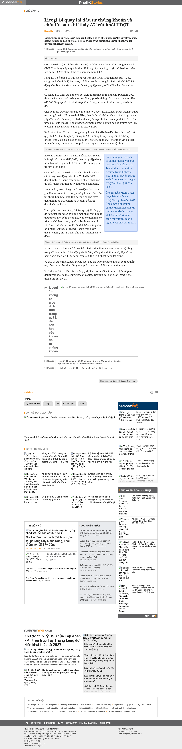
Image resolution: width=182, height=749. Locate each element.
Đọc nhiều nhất (90, 525)
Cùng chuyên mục (36, 449)
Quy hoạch (36, 723)
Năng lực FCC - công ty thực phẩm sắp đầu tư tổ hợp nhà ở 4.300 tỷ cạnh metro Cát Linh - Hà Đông (55, 457)
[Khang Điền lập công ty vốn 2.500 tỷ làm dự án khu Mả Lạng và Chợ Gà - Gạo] (79, 483)
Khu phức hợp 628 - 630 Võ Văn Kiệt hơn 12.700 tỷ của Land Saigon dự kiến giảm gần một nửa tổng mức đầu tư (55, 479)
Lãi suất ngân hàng (68, 708)
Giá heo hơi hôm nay (102, 705)
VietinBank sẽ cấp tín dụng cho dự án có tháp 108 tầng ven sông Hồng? (101, 499)
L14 (57, 403)
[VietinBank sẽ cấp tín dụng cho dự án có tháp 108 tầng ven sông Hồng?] (79, 502)
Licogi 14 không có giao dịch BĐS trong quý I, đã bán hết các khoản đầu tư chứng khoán (53, 319)
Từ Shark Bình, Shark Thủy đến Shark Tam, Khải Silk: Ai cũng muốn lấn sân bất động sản (144, 545)
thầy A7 (82, 403)
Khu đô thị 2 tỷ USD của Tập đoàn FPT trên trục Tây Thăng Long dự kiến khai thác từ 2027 (95, 543)
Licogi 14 (48, 403)
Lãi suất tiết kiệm (86, 708)
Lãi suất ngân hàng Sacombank (40, 711)
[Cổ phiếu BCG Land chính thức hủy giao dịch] (32, 502)
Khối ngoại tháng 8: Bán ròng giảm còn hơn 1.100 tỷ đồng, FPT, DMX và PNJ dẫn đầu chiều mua (146, 417)
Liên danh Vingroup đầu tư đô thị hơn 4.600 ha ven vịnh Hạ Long (143, 498)
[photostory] (91, 2)
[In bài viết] (131, 31)
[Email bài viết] (135, 31)
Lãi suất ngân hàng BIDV (66, 711)
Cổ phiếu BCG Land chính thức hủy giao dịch (55, 498)
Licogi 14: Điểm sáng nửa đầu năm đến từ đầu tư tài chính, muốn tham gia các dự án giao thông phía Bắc (95, 50)
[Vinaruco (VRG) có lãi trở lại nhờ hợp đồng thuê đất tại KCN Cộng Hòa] (124, 528)
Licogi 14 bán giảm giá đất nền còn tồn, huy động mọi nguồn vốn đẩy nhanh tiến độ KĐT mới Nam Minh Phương (89, 362)
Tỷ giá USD (130, 705)
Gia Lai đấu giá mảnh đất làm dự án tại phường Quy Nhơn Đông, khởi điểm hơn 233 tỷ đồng (49, 541)
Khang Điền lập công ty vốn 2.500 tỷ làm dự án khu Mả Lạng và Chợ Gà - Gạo (101, 477)
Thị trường (49, 723)
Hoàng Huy (49, 31)
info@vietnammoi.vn (37, 743)
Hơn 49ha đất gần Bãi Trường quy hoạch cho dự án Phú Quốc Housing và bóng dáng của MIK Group (143, 589)
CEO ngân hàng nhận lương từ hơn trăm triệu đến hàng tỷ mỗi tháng (146, 448)
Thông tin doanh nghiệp (135, 490)
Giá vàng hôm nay (35, 705)
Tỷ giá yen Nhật (144, 705)
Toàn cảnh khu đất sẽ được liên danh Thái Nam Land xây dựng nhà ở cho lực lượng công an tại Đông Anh (97, 554)
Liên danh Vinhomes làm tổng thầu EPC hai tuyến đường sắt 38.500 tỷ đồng (96, 533)
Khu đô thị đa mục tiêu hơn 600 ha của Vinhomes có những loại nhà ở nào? (99, 678)
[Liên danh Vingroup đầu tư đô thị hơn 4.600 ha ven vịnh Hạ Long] (124, 505)
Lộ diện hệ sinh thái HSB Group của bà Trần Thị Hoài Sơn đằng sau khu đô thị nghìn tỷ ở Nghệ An (102, 457)
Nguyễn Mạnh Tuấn (33, 403)
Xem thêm (150, 616)
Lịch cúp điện (52, 708)
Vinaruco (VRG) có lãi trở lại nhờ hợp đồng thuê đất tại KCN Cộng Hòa (143, 521)
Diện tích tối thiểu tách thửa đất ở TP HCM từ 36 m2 (61, 555)
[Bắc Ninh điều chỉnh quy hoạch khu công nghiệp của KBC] (124, 574)
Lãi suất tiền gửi (102, 708)
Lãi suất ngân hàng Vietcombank (121, 711)
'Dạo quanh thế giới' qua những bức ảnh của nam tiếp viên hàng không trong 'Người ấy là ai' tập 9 (69, 438)
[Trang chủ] (27, 723)
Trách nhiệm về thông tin (33, 746)
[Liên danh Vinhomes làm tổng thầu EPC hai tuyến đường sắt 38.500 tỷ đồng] (99, 638)
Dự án (60, 723)
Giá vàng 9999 (51, 705)
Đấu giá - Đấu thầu (34, 549)
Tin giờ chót (35, 525)
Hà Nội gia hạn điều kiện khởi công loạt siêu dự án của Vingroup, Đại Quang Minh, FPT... (60, 673)
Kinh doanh (105, 723)
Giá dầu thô (86, 705)
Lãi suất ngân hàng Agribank (124, 708)
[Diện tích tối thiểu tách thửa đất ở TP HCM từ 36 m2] (34, 558)
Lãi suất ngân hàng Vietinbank (92, 711)
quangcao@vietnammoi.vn (132, 734)
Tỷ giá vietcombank (35, 708)
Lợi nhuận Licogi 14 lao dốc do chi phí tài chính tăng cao (85, 368)
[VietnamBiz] (129, 405)
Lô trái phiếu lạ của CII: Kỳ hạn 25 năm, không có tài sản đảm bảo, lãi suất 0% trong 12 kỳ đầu (145, 434)
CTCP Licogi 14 (69, 403)
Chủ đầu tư (32, 10)
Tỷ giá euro (118, 705)
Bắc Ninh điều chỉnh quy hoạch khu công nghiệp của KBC (143, 570)
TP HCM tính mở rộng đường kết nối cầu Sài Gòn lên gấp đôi (145, 463)
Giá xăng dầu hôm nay (69, 705)
